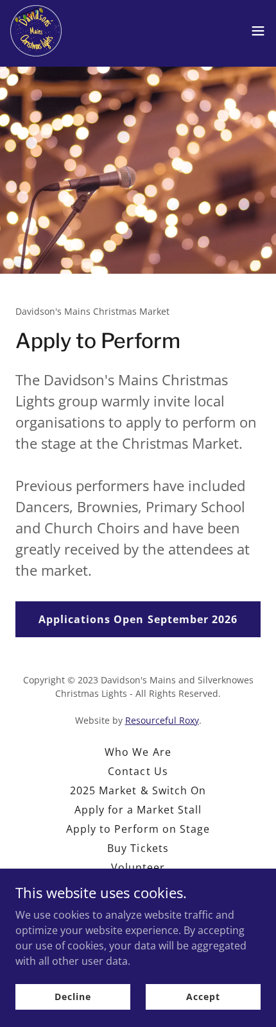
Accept (203, 996)
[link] (36, 30)
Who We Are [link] (138, 752)
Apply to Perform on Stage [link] (138, 829)
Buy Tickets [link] (137, 848)
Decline (73, 996)
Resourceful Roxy (162, 720)
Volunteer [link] (138, 867)
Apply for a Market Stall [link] (138, 810)
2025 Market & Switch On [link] (137, 790)
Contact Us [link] (138, 771)
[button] (258, 31)
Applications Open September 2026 (138, 619)
